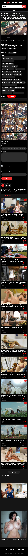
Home (5, 549)
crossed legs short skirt (8, 63)
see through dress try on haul (9, 85)
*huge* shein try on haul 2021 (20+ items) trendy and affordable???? (12, 58)
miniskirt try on (17, 79)
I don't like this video (10, 37)
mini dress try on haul (7, 74)
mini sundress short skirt (8, 77)
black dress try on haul (7, 61)
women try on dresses (18, 93)
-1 (9, 185)
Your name (4, 146)
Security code (5, 171)
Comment (3, 151)
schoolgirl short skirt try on (18, 82)
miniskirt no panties (7, 79)
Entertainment (12, 52)
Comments (5, 141)
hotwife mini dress (6, 71)
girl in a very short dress (8, 69)
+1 (6, 185)
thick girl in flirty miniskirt (8, 90)
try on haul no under (7, 93)
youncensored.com (12, 553)
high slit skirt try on (19, 69)
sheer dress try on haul (7, 87)
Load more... (14, 472)
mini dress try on (17, 71)
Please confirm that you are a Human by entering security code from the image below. (12, 163)
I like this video (8, 37)
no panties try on (6, 82)
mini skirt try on (17, 74)
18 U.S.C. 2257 (21, 549)
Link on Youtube (11, 96)
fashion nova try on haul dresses (10, 66)
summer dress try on (19, 87)
